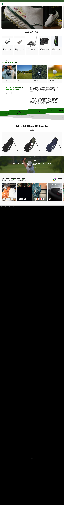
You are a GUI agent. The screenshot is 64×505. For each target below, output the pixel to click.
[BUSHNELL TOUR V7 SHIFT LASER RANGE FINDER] (44, 41)
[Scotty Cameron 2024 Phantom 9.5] (32, 41)
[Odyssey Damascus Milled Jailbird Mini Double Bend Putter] (7, 41)
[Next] (60, 192)
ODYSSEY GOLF (4, 48)
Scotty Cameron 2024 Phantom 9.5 (30, 50)
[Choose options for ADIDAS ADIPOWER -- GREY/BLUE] (7, 199)
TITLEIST (28, 48)
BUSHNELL (41, 48)
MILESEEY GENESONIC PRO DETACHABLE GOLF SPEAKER (55, 50)
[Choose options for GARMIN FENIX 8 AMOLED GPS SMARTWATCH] (50, 199)
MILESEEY (53, 48)
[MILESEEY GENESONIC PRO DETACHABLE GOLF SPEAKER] (56, 41)
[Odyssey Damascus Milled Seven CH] (19, 41)
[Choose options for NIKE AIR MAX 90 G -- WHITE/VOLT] (22, 199)
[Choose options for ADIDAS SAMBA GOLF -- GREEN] (12, 199)
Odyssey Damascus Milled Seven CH (18, 50)
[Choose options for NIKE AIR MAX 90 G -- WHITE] (20, 199)
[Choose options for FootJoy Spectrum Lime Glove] (35, 199)
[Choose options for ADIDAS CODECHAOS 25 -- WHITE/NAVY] (9, 199)
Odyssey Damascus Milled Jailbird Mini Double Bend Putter (6, 51)
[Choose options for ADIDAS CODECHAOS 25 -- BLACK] (4, 199)
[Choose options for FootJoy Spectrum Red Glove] (40, 199)
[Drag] (32, 144)
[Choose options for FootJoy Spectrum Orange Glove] (37, 199)
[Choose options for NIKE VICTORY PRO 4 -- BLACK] (25, 199)
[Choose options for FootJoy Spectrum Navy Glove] (42, 199)
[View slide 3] (32, 169)
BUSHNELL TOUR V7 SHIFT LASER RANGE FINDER (43, 50)
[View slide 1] (31, 169)
